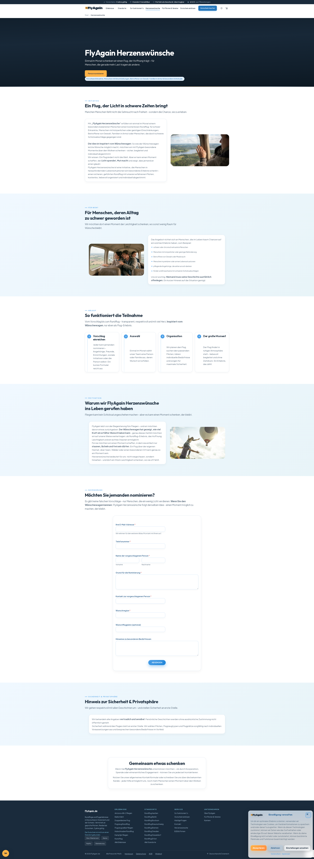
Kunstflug (119, 839)
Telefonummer (123, 541)
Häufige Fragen (180, 820)
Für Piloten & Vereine (170, 8)
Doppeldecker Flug (122, 820)
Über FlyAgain (209, 813)
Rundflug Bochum (151, 820)
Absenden (157, 662)
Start (87, 15)
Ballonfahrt (119, 817)
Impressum (286, 854)
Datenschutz (276, 854)
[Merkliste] (221, 8)
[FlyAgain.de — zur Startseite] (94, 8)
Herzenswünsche (153, 8)
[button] (308, 815)
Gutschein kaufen (207, 8)
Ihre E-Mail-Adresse (125, 524)
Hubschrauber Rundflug (124, 831)
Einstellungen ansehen (297, 848)
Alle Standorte (150, 842)
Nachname (146, 565)
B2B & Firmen (179, 831)
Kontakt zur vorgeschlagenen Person (133, 596)
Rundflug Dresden (151, 831)
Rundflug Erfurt (150, 839)
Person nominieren (96, 73)
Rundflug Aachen (151, 813)
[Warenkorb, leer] (226, 8)
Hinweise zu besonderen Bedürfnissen (133, 639)
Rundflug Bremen (151, 828)
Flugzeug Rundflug (122, 824)
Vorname (119, 565)
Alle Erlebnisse (120, 842)
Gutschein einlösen (187, 8)
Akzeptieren (259, 848)
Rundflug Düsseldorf (152, 835)
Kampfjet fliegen (121, 835)
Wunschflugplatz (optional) (128, 625)
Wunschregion (123, 610)
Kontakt (177, 824)
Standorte (122, 8)
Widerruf (158, 854)
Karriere (207, 820)
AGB (150, 854)
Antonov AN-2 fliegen (123, 813)
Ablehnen (275, 848)
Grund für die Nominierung (129, 572)
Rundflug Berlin (150, 817)
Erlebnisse (110, 8)
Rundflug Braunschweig (154, 824)
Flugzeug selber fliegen (124, 828)
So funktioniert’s (137, 8)
